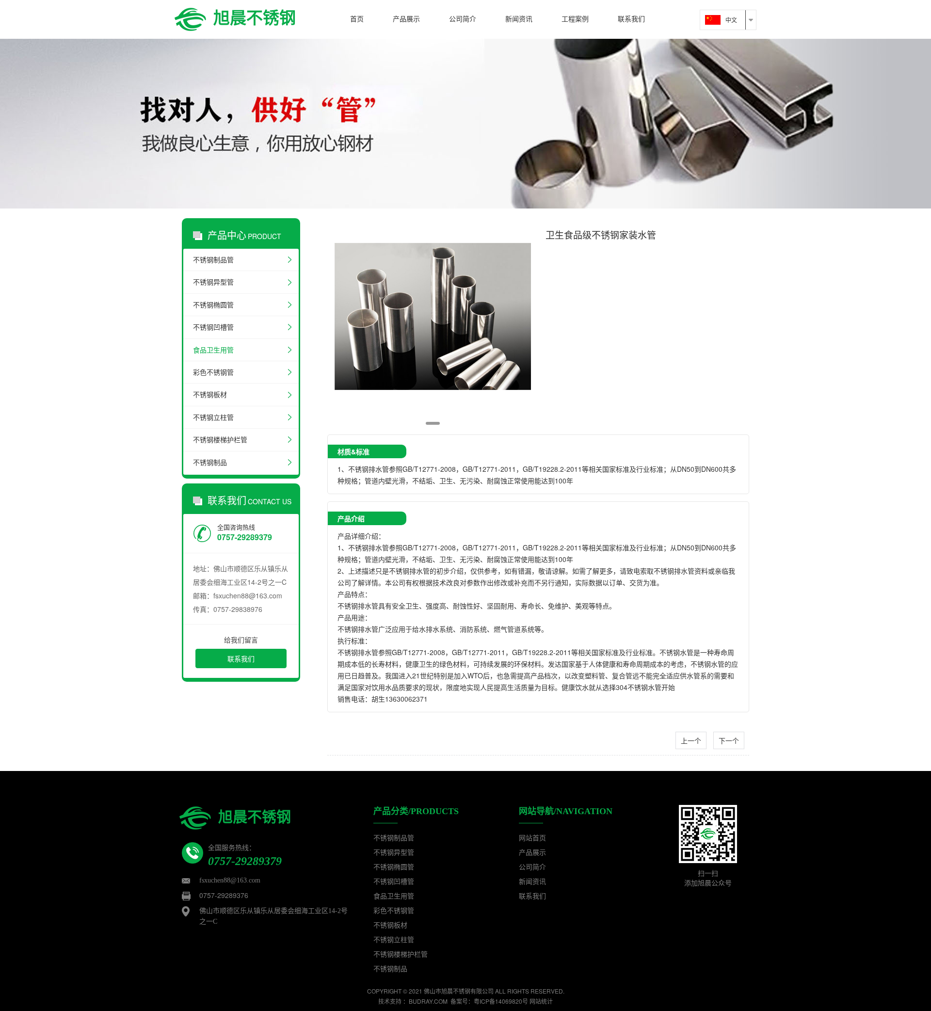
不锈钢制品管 (213, 259)
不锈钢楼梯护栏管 (220, 439)
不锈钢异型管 (213, 282)
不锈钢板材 (210, 394)
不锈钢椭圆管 (213, 304)
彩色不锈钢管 (213, 372)
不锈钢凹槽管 (213, 327)
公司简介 (532, 867)
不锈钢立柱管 (213, 417)
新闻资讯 (532, 881)
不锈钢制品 (210, 462)
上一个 (691, 740)
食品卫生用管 (213, 349)
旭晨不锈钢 (254, 17)
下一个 (729, 740)
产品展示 (532, 852)
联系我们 (241, 658)
